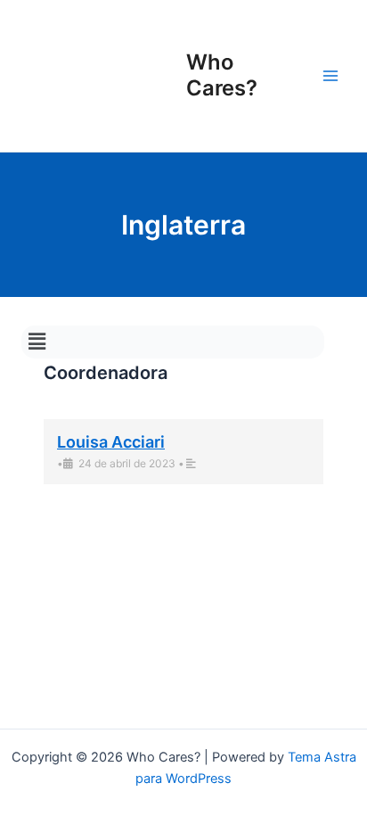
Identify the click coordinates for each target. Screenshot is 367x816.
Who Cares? (221, 74)
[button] (36, 342)
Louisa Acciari (111, 442)
